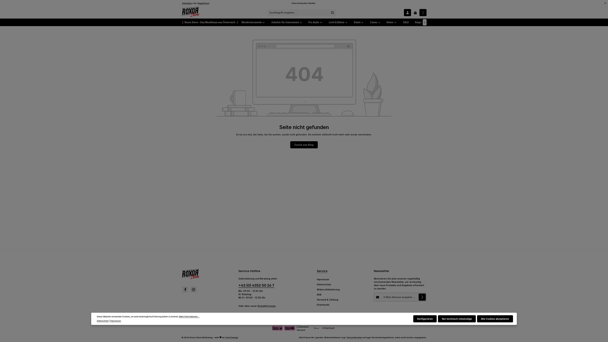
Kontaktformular (267, 306)
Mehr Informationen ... (189, 316)
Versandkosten (354, 337)
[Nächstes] (425, 22)
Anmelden (187, 3)
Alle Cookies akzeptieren (495, 318)
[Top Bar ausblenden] (605, 3)
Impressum (323, 279)
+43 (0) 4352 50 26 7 (256, 285)
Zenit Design (231, 337)
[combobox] (298, 12)
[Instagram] (193, 289)
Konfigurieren (425, 318)
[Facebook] (185, 289)
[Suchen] (332, 12)
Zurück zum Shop (304, 144)
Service (322, 271)
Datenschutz (324, 284)
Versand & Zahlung (327, 299)
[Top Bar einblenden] (423, 12)
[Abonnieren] (422, 297)
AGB (319, 294)
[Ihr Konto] (407, 12)
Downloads (323, 304)
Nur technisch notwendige (457, 318)
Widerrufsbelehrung (328, 289)
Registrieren (203, 3)
